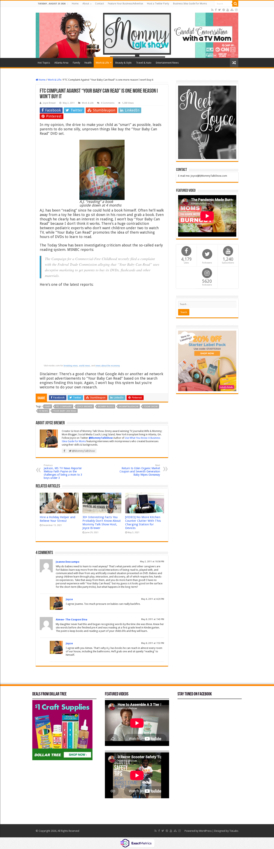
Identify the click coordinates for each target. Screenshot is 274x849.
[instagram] (236, 9)
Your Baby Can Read (64, 411)
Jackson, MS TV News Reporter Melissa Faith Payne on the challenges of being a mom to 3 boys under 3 (63, 471)
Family (76, 62)
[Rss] (212, 9)
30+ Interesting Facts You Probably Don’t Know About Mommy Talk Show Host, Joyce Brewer (101, 522)
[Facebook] (216, 9)
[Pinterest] (223, 9)
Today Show (151, 406)
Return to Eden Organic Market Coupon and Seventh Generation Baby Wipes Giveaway (140, 470)
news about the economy (107, 365)
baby (48, 406)
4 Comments (108, 103)
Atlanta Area (61, 62)
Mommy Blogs (106, 406)
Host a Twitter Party (158, 3)
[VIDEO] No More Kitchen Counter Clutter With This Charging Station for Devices (143, 522)
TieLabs (233, 830)
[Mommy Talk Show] (137, 32)
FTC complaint (64, 406)
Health (88, 62)
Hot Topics (44, 62)
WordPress (205, 830)
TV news (43, 411)
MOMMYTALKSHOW (128, 406)
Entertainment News (167, 62)
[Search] (235, 4)
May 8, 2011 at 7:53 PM (152, 643)
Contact (99, 3)
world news (84, 365)
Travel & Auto (143, 62)
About (85, 3)
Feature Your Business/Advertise (125, 3)
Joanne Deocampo (67, 561)
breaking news (71, 365)
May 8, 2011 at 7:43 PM (152, 619)
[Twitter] (219, 9)
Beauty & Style (123, 62)
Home (75, 3)
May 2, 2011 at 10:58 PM (152, 561)
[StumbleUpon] (232, 9)
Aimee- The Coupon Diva (71, 619)
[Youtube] (227, 9)
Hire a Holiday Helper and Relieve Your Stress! (57, 519)
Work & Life (102, 62)
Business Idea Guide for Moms (190, 3)
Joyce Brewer (49, 103)
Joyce (69, 599)
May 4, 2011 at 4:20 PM (152, 599)
